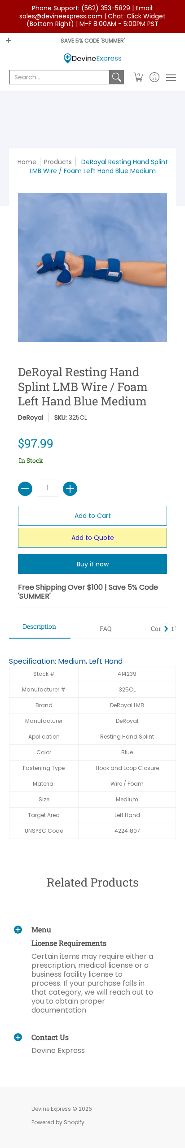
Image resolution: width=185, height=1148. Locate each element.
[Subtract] (25, 489)
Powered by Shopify (57, 1122)
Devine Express (51, 1109)
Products (58, 161)
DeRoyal (30, 417)
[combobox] (59, 77)
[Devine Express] (92, 58)
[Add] (70, 489)
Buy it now (93, 564)
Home (27, 161)
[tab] (39, 629)
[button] (138, 77)
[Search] (117, 77)
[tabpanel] (92, 743)
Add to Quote (92, 537)
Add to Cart (93, 515)
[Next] (165, 628)
